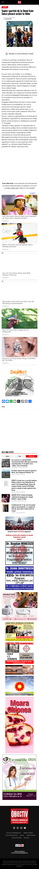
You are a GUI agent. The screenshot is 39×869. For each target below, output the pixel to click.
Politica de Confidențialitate (13, 833)
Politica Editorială (12, 188)
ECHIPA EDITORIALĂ (31, 835)
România (16, 95)
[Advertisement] (19, 164)
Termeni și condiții (28, 833)
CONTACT (22, 835)
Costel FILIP (8, 19)
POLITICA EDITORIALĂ (16, 838)
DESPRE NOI (26, 838)
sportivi (18, 81)
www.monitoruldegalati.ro (19, 853)
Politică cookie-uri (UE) (11, 835)
